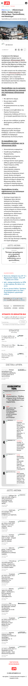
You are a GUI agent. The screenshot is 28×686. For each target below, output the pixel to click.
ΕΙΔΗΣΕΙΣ (7, 6)
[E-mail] (21, 50)
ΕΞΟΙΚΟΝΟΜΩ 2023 (18, 306)
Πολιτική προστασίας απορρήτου (17, 676)
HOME (3, 6)
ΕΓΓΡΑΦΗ (23, 322)
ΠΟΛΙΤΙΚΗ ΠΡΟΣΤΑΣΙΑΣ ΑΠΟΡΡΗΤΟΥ (17, 324)
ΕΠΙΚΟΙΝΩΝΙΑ (14, 664)
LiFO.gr (14, 298)
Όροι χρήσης (5, 676)
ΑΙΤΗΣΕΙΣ (15, 308)
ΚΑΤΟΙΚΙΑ (21, 308)
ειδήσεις (22, 300)
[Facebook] (24, 37)
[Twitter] (26, 37)
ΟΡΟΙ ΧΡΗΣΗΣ (5, 324)
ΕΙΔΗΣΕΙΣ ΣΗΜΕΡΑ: (9, 273)
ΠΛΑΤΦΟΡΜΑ (7, 308)
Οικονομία (12, 6)
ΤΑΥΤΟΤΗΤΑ (14, 662)
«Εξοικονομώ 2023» (17, 60)
